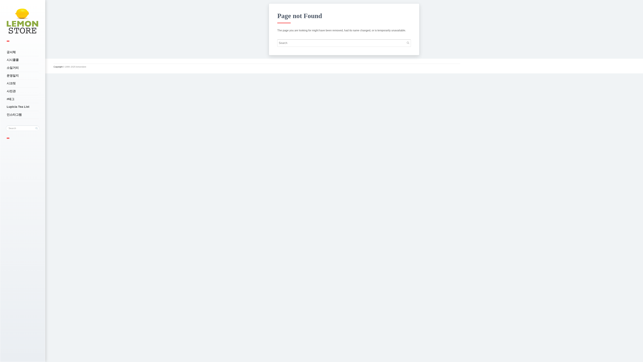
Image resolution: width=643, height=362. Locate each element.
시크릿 (11, 83)
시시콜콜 (13, 60)
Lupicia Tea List (18, 106)
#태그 (10, 99)
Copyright (58, 67)
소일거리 (13, 67)
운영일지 (13, 75)
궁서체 (11, 52)
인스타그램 (14, 114)
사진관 (11, 91)
